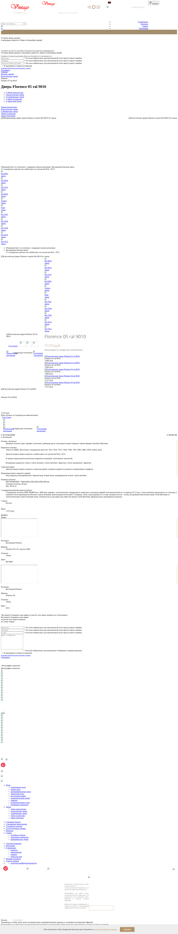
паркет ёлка (15, 789)
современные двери (19, 813)
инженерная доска (18, 787)
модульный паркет (18, 796)
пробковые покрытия (19, 805)
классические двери (19, 811)
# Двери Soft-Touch (14, 101)
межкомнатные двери (19, 839)
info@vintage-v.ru (138, 7)
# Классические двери (15, 95)
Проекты (144, 24)
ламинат (14, 800)
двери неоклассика (18, 809)
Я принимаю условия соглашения (16, 67)
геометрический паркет (20, 798)
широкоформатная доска (21, 792)
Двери (8, 807)
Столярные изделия (14, 826)
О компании (143, 22)
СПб (16, 920)
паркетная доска (17, 794)
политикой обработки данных (105, 929)
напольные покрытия (19, 837)
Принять (127, 929)
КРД (21, 920)
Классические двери (9, 109)
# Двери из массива (14, 99)
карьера (14, 854)
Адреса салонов (117, 7)
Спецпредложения (13, 843)
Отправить (5, 70)
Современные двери (9, 111)
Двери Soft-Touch (8, 116)
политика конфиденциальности (24, 863)
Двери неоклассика (9, 107)
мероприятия (16, 852)
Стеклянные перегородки (16, 824)
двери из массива (18, 816)
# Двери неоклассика (14, 93)
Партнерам (143, 28)
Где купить (13, 346)
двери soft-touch (17, 818)
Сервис (145, 26)
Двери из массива (8, 114)
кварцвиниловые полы (20, 803)
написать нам (16, 857)
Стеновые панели (13, 822)
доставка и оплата (18, 835)
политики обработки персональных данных (16, 68)
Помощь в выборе (13, 859)
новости (14, 850)
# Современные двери (15, 97)
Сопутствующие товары (16, 828)
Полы (8, 785)
